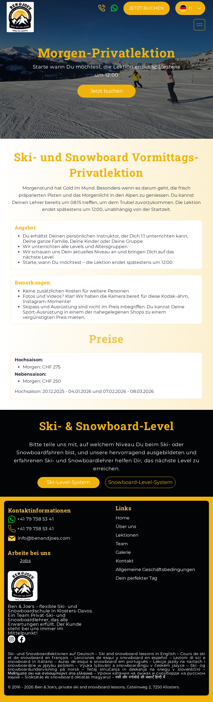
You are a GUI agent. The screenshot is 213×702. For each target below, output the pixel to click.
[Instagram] (11, 639)
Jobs (25, 560)
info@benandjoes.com (44, 538)
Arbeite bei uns (29, 552)
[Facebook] (21, 639)
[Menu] (200, 25)
